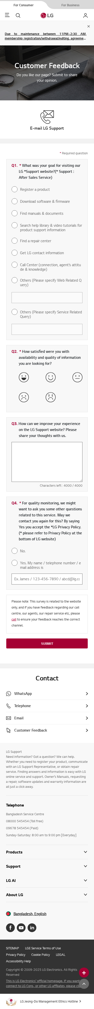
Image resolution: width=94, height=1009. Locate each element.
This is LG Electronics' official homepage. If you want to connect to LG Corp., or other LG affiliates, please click (44, 983)
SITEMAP (12, 948)
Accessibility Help (18, 961)
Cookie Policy (40, 954)
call (14, 619)
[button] (47, 866)
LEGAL (60, 954)
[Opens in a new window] (10, 927)
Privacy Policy (15, 954)
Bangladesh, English (30, 913)
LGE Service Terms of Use (43, 948)
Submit (47, 643)
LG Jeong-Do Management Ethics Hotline (49, 1001)
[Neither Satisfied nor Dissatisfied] (77, 377)
